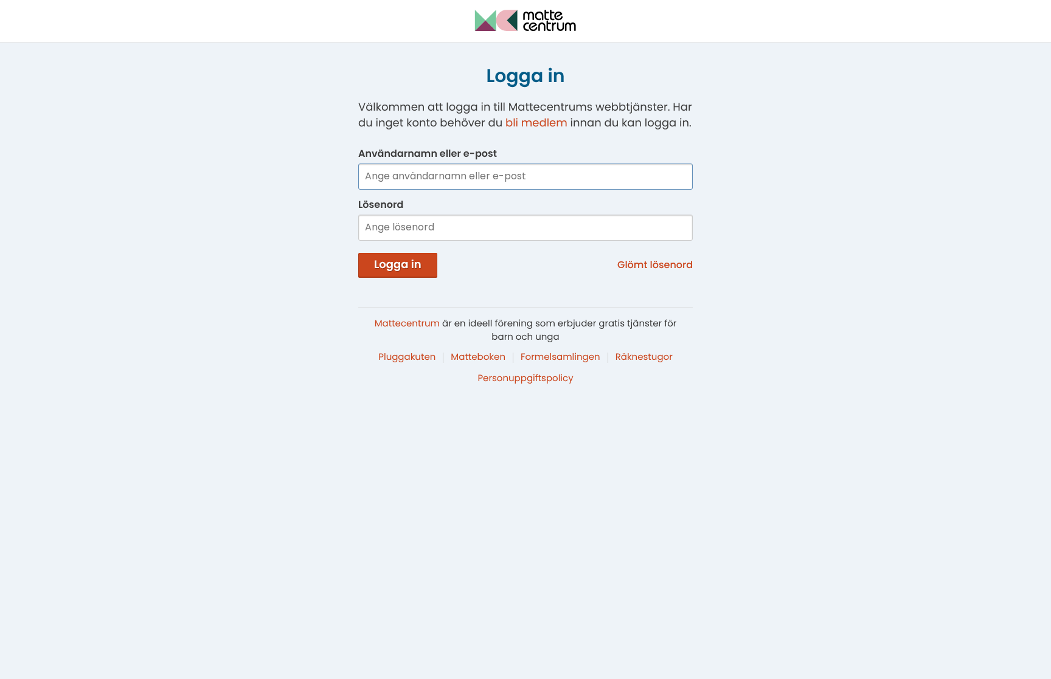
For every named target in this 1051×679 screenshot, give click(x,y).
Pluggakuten (406, 357)
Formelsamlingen (560, 357)
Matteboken (478, 357)
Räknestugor (644, 357)
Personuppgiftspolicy (525, 378)
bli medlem (536, 123)
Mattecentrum (407, 323)
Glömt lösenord (655, 265)
